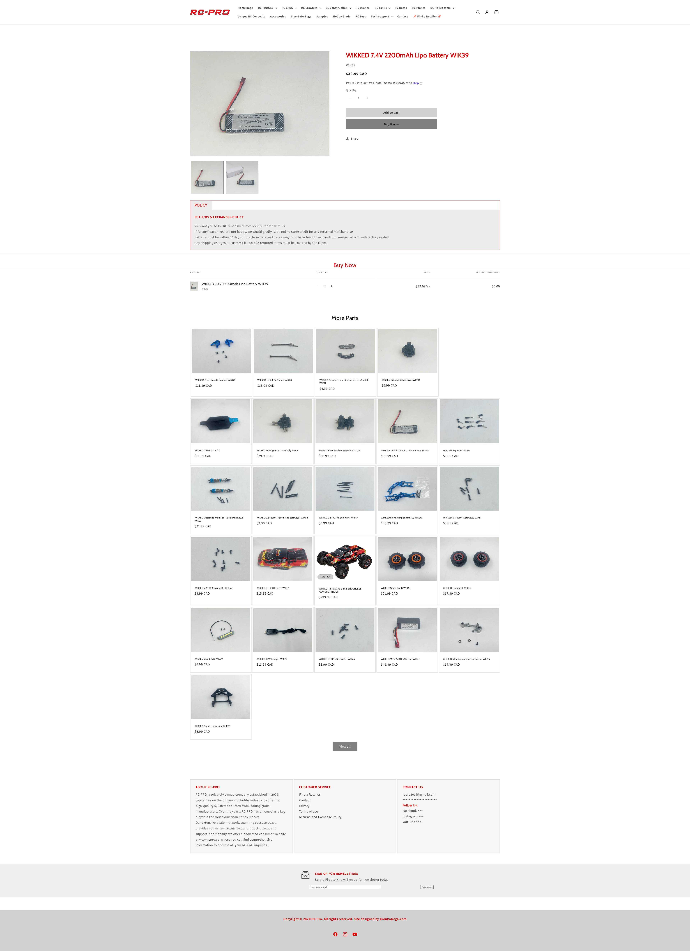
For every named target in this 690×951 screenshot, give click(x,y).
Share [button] (354, 138)
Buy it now (391, 124)
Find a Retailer (309, 794)
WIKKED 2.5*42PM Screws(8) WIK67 (338, 517)
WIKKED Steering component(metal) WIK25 (466, 658)
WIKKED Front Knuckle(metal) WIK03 (215, 380)
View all (345, 746)
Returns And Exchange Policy (320, 817)
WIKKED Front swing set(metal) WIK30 (401, 517)
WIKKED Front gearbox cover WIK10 (401, 379)
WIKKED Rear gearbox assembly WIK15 (339, 450)
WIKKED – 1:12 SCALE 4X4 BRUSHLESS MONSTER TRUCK (340, 590)
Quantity (351, 90)
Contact (305, 800)
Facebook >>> (413, 810)
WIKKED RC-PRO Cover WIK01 (273, 587)
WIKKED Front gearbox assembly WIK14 (278, 450)
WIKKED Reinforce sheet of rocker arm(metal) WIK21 (344, 382)
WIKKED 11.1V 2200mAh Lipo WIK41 (400, 658)
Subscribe (427, 887)
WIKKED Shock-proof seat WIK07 (213, 726)
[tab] (201, 205)
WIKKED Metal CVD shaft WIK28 (274, 380)
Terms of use (308, 811)
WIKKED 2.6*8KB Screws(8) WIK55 (213, 587)
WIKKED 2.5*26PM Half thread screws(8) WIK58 (282, 517)
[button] (267, 8)
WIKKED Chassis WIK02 (207, 450)
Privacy (304, 806)
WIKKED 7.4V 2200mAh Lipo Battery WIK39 (405, 450)
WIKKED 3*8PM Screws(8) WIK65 (337, 658)
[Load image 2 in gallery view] (242, 177)
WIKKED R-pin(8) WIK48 (456, 450)
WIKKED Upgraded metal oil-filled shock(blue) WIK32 (219, 519)
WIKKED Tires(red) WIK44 (457, 587)
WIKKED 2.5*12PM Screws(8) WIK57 (462, 517)
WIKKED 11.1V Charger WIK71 (272, 658)
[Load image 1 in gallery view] (207, 177)
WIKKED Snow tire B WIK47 (396, 587)
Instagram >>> (413, 816)
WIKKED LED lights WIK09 (209, 658)
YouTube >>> (412, 822)
